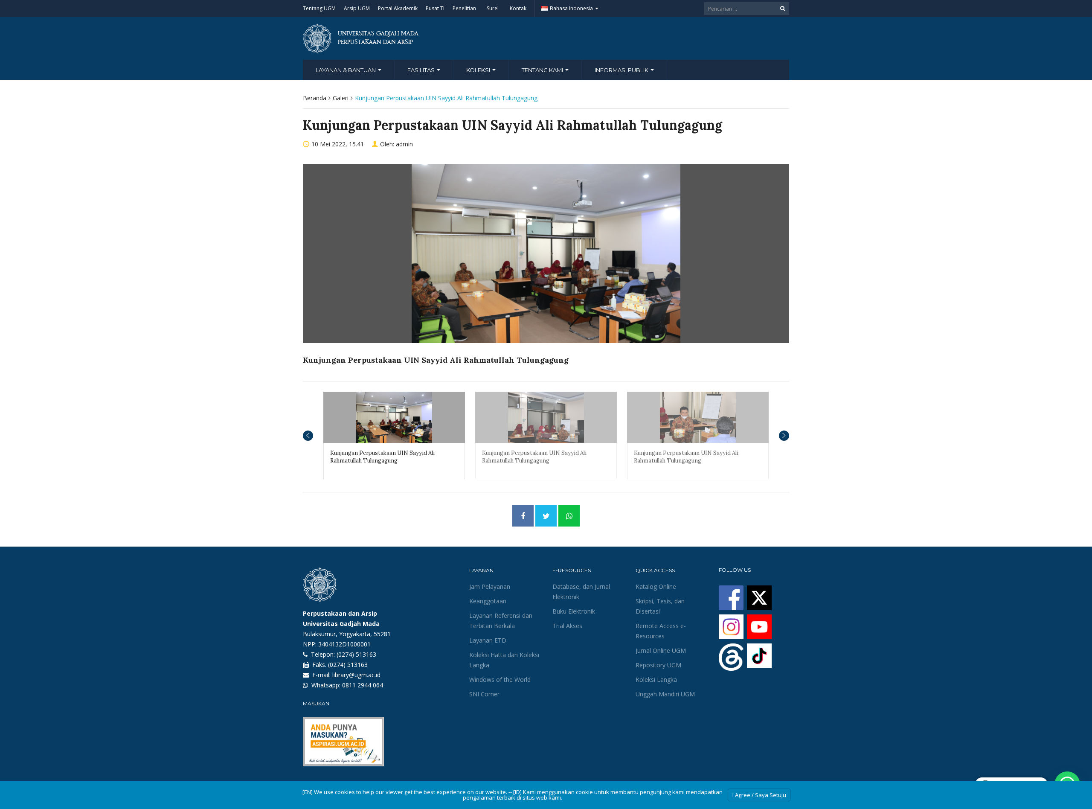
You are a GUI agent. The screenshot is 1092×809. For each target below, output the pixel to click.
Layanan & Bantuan (346, 70)
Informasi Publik (622, 70)
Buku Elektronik (573, 611)
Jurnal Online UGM (661, 650)
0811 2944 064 (362, 685)
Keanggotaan (487, 601)
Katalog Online (656, 586)
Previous (308, 436)
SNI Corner (484, 694)
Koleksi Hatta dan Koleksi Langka (504, 660)
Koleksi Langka (656, 679)
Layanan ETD (487, 640)
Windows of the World (500, 679)
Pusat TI (435, 8)
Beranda (314, 98)
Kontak (518, 8)
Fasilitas (421, 70)
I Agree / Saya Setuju (759, 795)
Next (784, 436)
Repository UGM (658, 665)
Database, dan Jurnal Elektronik (581, 591)
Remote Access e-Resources (661, 631)
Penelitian (464, 8)
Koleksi (478, 70)
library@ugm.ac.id (356, 675)
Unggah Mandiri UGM (665, 694)
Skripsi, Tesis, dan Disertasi (660, 606)
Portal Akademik (398, 8)
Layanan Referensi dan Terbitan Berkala (500, 620)
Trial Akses (567, 626)
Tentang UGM (319, 8)
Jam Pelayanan (489, 586)
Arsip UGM (357, 8)
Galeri (341, 98)
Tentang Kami (543, 70)
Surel (493, 8)
